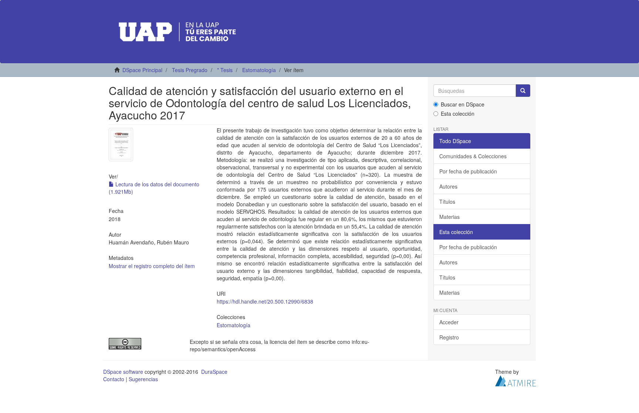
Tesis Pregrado (189, 70)
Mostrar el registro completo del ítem (152, 266)
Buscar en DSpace (462, 104)
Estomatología (259, 70)
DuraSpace (214, 371)
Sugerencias (143, 379)
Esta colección (457, 113)
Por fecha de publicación (468, 171)
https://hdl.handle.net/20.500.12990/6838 (265, 301)
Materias (449, 216)
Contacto (113, 379)
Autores (448, 186)
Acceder (449, 322)
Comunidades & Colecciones (473, 156)
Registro (449, 337)
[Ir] (522, 90)
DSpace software (123, 371)
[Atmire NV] (515, 379)
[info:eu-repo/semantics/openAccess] (144, 343)
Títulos (447, 201)
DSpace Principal (142, 70)
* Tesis (225, 70)
